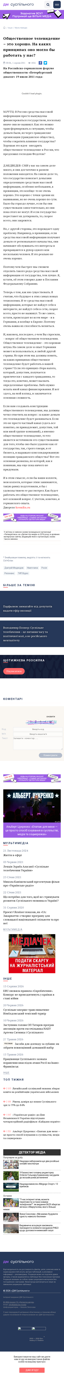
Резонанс (9, 573)
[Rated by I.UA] (25, 1329)
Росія (44, 568)
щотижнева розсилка (24, 660)
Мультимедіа (21, 28)
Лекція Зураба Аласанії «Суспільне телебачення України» (26, 868)
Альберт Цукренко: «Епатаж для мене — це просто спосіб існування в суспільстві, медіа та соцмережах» (31, 1135)
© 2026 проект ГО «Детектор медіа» (18, 1302)
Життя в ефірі (12, 855)
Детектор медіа (32, 1152)
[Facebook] (40, 63)
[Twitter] (45, 63)
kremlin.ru (23, 507)
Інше (10, 28)
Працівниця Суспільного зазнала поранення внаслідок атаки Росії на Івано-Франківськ (31, 1062)
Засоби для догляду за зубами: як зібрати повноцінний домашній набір (31, 1045)
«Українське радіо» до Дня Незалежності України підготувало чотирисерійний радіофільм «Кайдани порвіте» (31, 1118)
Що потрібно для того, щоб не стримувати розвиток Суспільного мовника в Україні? (31, 898)
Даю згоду (32, 1370)
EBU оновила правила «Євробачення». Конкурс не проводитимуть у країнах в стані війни (28, 994)
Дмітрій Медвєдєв (14, 568)
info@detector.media (17, 1305)
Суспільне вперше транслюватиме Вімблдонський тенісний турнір (26, 1011)
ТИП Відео (23, 573)
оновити (50, 716)
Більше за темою (19, 585)
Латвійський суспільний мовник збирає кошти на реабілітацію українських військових (31, 1090)
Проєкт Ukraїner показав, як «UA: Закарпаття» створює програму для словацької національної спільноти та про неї (31, 917)
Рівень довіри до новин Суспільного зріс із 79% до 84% (29, 1103)
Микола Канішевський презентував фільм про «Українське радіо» (31, 883)
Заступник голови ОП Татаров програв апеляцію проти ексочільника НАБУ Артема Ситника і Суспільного (28, 1028)
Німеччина (32, 568)
